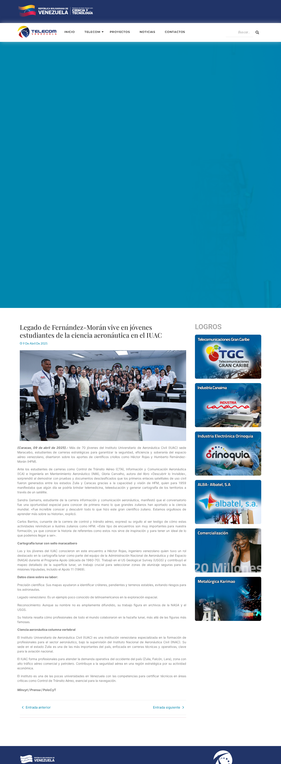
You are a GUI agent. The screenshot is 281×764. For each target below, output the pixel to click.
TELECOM (92, 32)
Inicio (69, 32)
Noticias (147, 32)
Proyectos (120, 32)
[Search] (257, 32)
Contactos (175, 32)
